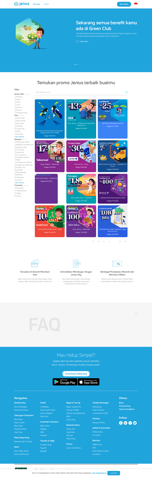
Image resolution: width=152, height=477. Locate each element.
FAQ (44, 324)
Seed (18, 99)
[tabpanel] (76, 36)
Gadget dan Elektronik (24, 165)
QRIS (18, 131)
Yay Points (70, 432)
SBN (42, 432)
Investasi (19, 134)
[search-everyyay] (80, 92)
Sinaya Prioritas (98, 423)
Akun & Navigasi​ (20, 407)
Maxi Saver (18, 426)
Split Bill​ (43, 451)
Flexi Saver (18, 419)
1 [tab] (75, 65)
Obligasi (43, 429)
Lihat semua (19, 137)
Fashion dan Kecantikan (20, 169)
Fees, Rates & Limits (100, 451)
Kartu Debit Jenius (21, 451)
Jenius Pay (20, 129)
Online (18, 196)
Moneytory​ (96, 407)
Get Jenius (124, 4)
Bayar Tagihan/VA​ (73, 407)
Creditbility (44, 407)
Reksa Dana (45, 426)
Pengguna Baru (22, 113)
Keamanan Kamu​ (21, 410)
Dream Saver (19, 423)
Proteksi (43, 435)
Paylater (19, 126)
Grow (18, 105)
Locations (96, 454)
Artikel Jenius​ (97, 432)
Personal (36, 4)
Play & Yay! (70, 439)
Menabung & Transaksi (23, 441)
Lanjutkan (113, 473)
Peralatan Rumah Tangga (22, 158)
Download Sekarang (76, 373)
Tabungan (20, 177)
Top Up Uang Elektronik (75, 413)
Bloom (18, 110)
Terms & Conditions (127, 409)
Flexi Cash (20, 123)
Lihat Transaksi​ (98, 410)
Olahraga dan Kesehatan (20, 173)
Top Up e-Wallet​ (72, 410)
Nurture (19, 107)
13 (120, 242)
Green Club (70, 429)
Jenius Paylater (46, 413)
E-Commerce (21, 155)
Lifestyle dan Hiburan (24, 162)
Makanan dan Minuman (24, 145)
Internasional (21, 191)
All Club (19, 97)
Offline (18, 193)
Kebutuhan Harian (23, 142)
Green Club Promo (73, 448)
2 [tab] (77, 65)
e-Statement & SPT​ (100, 413)
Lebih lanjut (84, 41)
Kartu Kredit (20, 121)
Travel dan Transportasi (19, 151)
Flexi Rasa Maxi (20, 429)
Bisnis (46, 4)
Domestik (19, 188)
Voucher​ (69, 435)
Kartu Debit (20, 118)
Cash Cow (18, 432)
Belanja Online (21, 147)
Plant (18, 102)
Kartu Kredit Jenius (21, 454)
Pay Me (43, 448)
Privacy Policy (125, 406)
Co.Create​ (96, 435)
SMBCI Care (97, 444)
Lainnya (19, 180)
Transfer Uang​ (45, 445)
